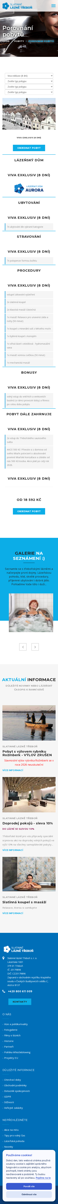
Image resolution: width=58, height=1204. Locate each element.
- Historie (8, 1041)
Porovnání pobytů (41, 41)
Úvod (6, 41)
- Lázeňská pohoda (13, 1141)
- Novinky (7, 1146)
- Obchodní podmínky (14, 1085)
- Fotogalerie (9, 1029)
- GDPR (6, 1096)
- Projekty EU (10, 1057)
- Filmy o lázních (11, 1035)
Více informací (12, 770)
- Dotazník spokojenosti (16, 1091)
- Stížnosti (8, 1102)
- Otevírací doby (11, 1079)
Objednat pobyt (29, 148)
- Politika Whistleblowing (16, 1052)
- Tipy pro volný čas (13, 1135)
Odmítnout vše (29, 1194)
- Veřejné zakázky (12, 1107)
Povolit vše (29, 1186)
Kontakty (20, 1001)
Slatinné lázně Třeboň (19, 746)
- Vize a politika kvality (15, 1024)
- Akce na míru (10, 1129)
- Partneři (8, 1046)
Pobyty (19, 41)
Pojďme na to (43, 1177)
